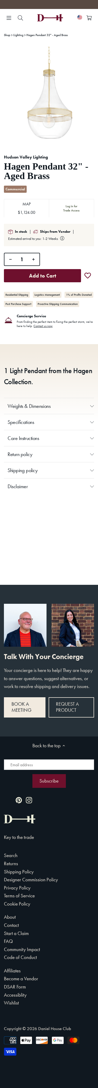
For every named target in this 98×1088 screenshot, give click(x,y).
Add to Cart (42, 275)
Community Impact (22, 949)
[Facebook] (8, 799)
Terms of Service (19, 895)
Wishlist (11, 1003)
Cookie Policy (17, 904)
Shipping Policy (19, 871)
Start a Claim (16, 933)
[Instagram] (29, 799)
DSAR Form (15, 986)
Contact (11, 925)
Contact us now (43, 326)
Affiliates (12, 970)
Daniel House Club (54, 1028)
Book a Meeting (21, 707)
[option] (49, 96)
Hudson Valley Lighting (26, 157)
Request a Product (67, 707)
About (10, 917)
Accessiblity (15, 995)
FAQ (8, 941)
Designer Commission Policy (31, 879)
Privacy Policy (17, 887)
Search (11, 855)
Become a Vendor (21, 978)
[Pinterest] (19, 799)
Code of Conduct (20, 957)
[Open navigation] (8, 18)
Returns (11, 863)
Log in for (71, 208)
